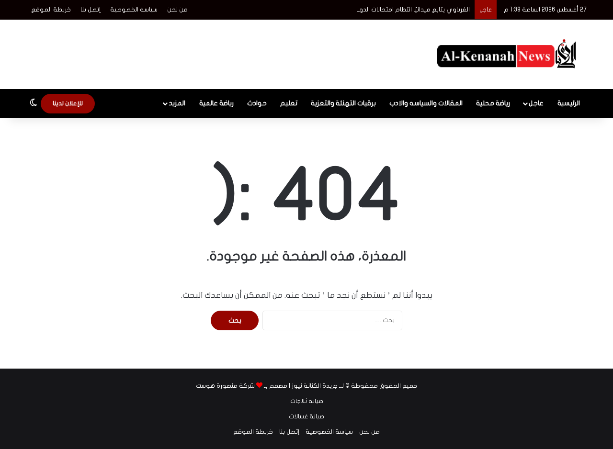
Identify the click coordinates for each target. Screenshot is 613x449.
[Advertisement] (210, 50)
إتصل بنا (90, 9)
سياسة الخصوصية (134, 9)
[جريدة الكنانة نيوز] (509, 54)
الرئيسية (568, 103)
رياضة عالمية (216, 103)
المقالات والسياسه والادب (426, 103)
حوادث (257, 103)
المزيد (177, 103)
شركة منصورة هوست (225, 385)
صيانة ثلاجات (306, 401)
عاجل (536, 103)
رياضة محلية (493, 103)
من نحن (177, 9)
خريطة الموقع (51, 9)
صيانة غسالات (306, 416)
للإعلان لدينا (68, 103)
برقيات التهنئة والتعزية (343, 103)
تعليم (288, 103)
